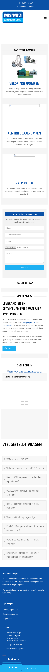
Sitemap (33, 668)
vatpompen (7, 325)
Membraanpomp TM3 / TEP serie (19, 391)
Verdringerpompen (24, 83)
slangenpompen (29, 322)
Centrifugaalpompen (24, 133)
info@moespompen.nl (25, 6)
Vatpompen (24, 183)
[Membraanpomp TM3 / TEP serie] (24, 387)
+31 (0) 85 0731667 (25, 3)
